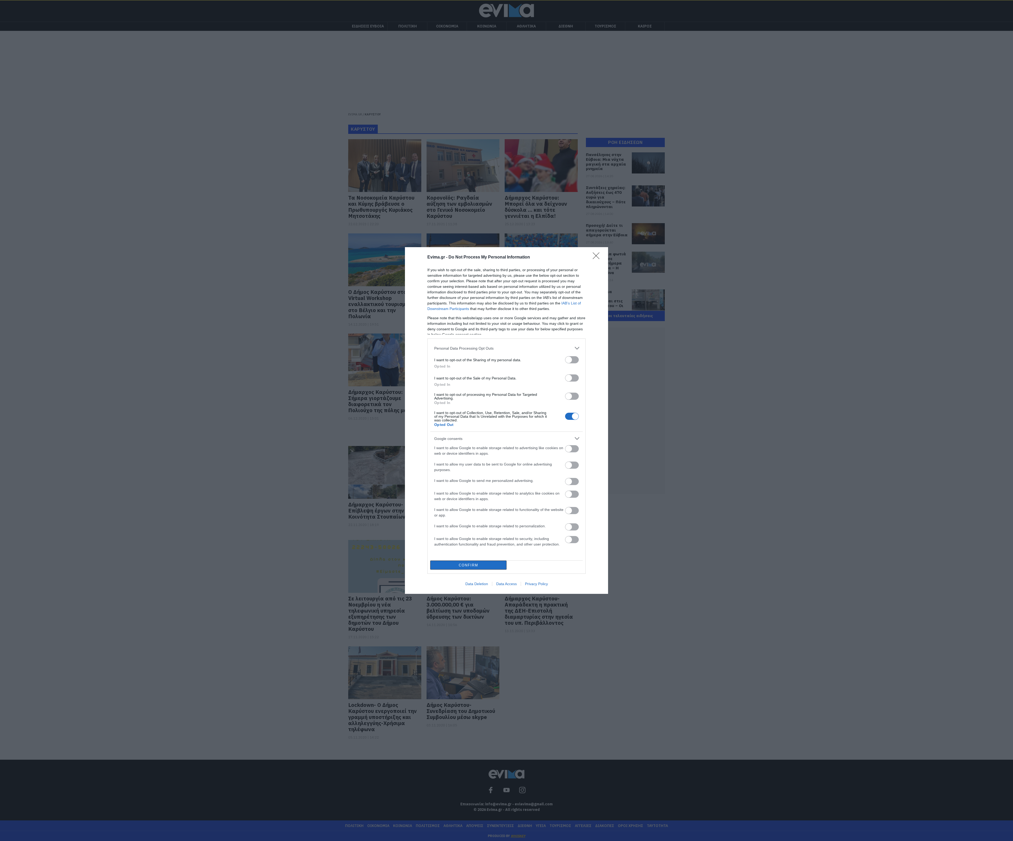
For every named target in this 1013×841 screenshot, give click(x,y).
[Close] (598, 257)
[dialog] (506, 420)
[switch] (572, 359)
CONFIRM (468, 565)
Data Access (506, 584)
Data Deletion (476, 584)
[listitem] (506, 348)
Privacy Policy (536, 584)
